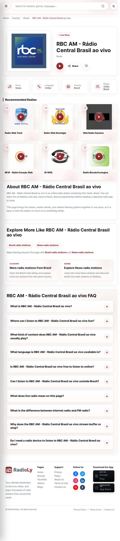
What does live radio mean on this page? (37, 395)
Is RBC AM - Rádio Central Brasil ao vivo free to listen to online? (52, 366)
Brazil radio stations (20, 245)
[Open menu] (6, 6)
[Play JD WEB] (60, 156)
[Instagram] (75, 480)
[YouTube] (75, 487)
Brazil (26, 18)
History (41, 483)
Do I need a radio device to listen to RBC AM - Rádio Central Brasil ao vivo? (55, 442)
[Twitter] (82, 473)
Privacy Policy (80, 509)
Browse (41, 476)
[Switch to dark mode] (113, 6)
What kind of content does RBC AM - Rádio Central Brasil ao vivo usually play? (53, 336)
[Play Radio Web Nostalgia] (60, 116)
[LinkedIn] (82, 480)
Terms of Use (61, 483)
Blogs (40, 487)
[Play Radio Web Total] (21, 116)
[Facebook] (75, 473)
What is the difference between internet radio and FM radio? (50, 410)
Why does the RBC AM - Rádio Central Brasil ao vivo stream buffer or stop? (55, 426)
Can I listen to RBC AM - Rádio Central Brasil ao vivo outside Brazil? (54, 381)
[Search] (102, 6)
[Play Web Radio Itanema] (99, 116)
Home (6, 18)
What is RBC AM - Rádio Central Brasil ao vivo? (41, 306)
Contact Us (60, 487)
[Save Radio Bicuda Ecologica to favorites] (85, 147)
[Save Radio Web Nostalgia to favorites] (46, 108)
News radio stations (48, 245)
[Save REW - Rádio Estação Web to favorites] (7, 147)
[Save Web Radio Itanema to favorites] (85, 108)
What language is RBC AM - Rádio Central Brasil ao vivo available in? (55, 352)
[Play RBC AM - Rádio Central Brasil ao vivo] (59, 66)
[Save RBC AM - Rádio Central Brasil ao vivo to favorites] (86, 66)
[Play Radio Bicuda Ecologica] (99, 156)
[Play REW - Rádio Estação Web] (21, 156)
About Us (59, 479)
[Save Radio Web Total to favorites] (7, 108)
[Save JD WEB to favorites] (46, 147)
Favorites (42, 479)
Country (16, 18)
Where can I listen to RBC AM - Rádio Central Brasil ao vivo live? (52, 320)
